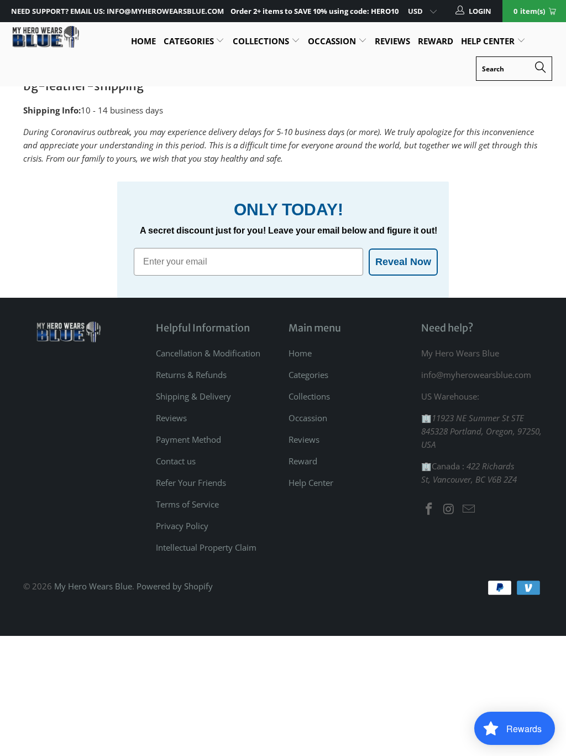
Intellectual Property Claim (206, 547)
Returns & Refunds (191, 374)
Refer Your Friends (191, 482)
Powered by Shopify (175, 586)
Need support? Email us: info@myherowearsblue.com (117, 11)
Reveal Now (403, 261)
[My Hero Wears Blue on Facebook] (429, 509)
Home (143, 40)
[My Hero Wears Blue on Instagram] (449, 509)
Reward (435, 40)
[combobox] (514, 68)
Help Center (489, 40)
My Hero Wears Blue (93, 586)
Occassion (333, 40)
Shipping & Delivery (193, 396)
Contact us (176, 461)
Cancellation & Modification (208, 353)
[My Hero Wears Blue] (45, 36)
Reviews (392, 40)
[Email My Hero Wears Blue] (468, 509)
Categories (190, 40)
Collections (262, 40)
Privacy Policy (182, 525)
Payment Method (188, 439)
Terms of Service (187, 504)
